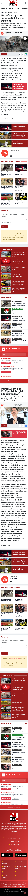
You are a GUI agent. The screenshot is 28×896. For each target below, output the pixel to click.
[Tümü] (26, 297)
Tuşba (7, 883)
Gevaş (14, 884)
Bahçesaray (5, 886)
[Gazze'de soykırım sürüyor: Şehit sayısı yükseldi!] (14, 44)
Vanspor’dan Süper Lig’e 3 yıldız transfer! (19, 312)
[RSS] (20, 850)
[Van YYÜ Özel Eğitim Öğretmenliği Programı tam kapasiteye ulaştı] (7, 196)
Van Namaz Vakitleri (6, 867)
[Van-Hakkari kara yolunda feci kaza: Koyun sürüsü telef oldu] (7, 167)
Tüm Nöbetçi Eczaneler (14, 381)
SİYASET (17, 8)
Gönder (4, 227)
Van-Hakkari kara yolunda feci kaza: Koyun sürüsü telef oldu (19, 305)
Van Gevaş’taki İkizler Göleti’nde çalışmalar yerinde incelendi (7, 188)
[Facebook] (7, 850)
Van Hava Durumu (21, 861)
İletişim (20, 886)
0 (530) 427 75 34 (6, 372)
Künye (24, 886)
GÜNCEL (11, 8)
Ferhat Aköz (13, 152)
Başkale (10, 884)
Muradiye (20, 883)
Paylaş (4, 54)
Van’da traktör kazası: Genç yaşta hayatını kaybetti (20, 202)
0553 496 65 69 (15, 841)
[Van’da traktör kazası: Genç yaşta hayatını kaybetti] (21, 196)
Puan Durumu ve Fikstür (7, 872)
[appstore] (7, 855)
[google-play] (20, 855)
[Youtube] (15, 850)
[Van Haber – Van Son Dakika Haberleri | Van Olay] (13, 3)
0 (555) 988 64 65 (6, 362)
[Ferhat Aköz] (4, 153)
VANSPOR (4, 8)
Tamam (19, 894)
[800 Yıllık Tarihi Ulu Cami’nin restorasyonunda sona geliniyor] (21, 181)
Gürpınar (18, 884)
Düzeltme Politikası (13, 888)
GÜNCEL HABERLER (12, 12)
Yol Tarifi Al (16, 362)
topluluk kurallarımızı (15, 232)
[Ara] (25, 3)
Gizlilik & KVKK (22, 888)
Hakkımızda (14, 886)
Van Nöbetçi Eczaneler (6, 862)
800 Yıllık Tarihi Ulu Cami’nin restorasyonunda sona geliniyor (19, 342)
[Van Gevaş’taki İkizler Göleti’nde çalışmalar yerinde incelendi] (7, 181)
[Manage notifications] (25, 893)
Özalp (24, 883)
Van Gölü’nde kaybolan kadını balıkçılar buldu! (19, 173)
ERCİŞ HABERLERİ (17, 323)
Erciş (16, 883)
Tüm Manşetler (20, 871)
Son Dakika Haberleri (5, 876)
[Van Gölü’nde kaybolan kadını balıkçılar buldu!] (21, 167)
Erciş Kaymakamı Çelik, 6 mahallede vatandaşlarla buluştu (18, 327)
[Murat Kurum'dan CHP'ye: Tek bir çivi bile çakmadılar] (14, 415)
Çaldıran (5, 884)
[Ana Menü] (1, 3)
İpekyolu (3, 883)
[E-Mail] (11, 155)
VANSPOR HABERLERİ (18, 308)
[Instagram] (12, 850)
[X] (10, 850)
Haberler (3, 12)
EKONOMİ (25, 8)
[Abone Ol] (26, 54)
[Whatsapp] (18, 850)
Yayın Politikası (4, 888)
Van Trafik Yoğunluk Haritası (20, 867)
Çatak (23, 884)
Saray (9, 886)
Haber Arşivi (19, 875)
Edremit (12, 883)
